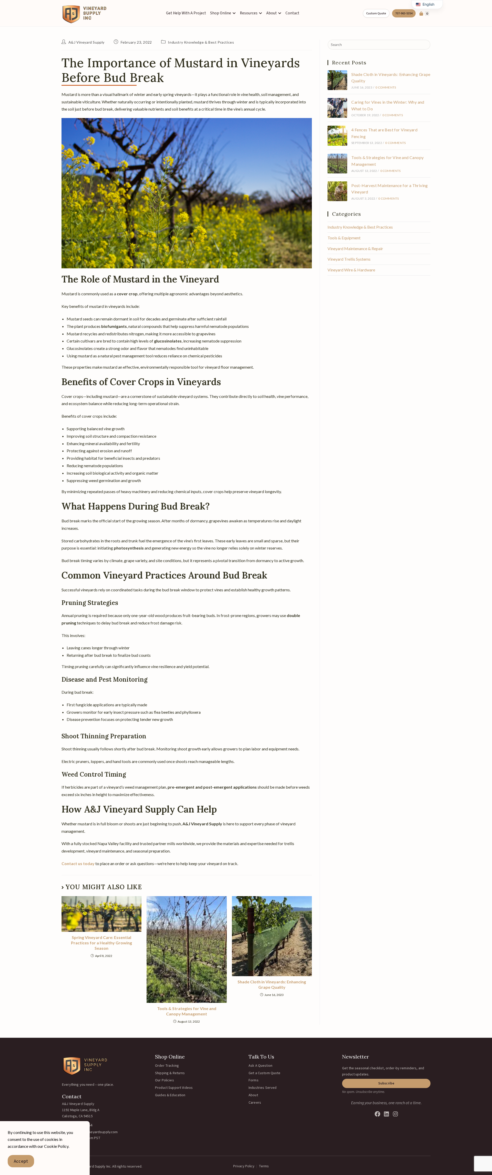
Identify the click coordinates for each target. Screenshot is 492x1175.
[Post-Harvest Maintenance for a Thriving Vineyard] (337, 191)
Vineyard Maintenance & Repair (355, 248)
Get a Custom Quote (265, 1073)
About (253, 1095)
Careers (255, 1102)
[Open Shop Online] (234, 13)
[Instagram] (395, 1114)
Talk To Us (261, 1056)
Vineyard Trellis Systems (349, 259)
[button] (386, 1083)
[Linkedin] (386, 1114)
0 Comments (385, 87)
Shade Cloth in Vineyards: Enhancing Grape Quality (272, 984)
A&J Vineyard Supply (86, 42)
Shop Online (170, 1056)
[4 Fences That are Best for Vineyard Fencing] (337, 135)
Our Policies (164, 1080)
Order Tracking (167, 1065)
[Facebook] (377, 1114)
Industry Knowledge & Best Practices (201, 42)
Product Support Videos (174, 1087)
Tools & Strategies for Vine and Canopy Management (186, 1011)
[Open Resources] (260, 13)
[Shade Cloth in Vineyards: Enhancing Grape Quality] (337, 80)
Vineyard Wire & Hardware (351, 269)
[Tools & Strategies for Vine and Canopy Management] (337, 163)
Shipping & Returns (170, 1073)
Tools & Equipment (344, 237)
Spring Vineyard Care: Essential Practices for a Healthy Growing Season (101, 943)
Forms (254, 1080)
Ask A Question (260, 1065)
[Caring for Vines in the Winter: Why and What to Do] (337, 108)
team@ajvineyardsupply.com (95, 1132)
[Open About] (279, 13)
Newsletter (355, 1056)
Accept (21, 1161)
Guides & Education (170, 1095)
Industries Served (262, 1087)
